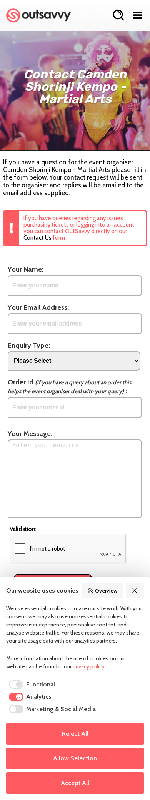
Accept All (75, 783)
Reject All (75, 733)
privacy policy (89, 666)
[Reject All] (135, 590)
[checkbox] (30, 684)
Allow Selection (75, 758)
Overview (106, 590)
